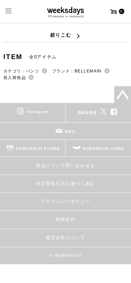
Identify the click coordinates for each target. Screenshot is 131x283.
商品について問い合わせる (65, 165)
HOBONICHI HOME (103, 149)
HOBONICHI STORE (37, 149)
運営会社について (65, 237)
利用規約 (66, 219)
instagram (37, 112)
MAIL (70, 131)
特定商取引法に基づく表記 (65, 183)
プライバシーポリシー (65, 201)
